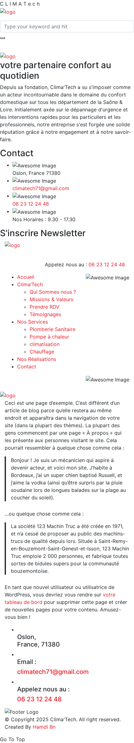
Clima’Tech (30, 284)
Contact (26, 366)
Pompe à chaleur (49, 337)
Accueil (25, 277)
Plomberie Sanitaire (52, 329)
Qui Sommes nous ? (53, 292)
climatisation (45, 344)
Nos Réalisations (36, 359)
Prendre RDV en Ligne (70, 226)
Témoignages (45, 314)
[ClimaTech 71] (8, 11)
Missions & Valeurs (51, 299)
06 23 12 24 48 (30, 204)
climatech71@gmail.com (40, 188)
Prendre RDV (45, 307)
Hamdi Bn (43, 727)
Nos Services (32, 322)
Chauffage (42, 351)
